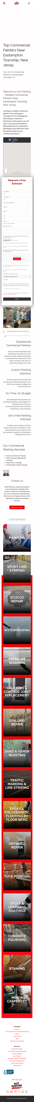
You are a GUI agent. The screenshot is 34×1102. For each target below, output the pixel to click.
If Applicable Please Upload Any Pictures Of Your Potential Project (15, 236)
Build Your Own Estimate (17, 1041)
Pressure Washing (17, 1053)
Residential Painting (17, 1049)
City (4, 218)
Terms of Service (10, 294)
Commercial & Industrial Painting (17, 1051)
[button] (7, 28)
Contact (17, 1034)
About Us (17, 1029)
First (4, 193)
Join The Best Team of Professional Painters (17, 1031)
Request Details (7, 226)
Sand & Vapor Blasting (17, 1063)
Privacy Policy (17, 1036)
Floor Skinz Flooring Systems (17, 1060)
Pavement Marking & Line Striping (17, 1058)
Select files (17, 259)
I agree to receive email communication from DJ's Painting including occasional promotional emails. (16, 284)
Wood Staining (17, 1065)
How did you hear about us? (11, 273)
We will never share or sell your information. (12, 288)
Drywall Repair (17, 1056)
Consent (5, 279)
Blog (17, 1038)
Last (4, 199)
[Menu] (4, 3)
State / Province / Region (9, 223)
